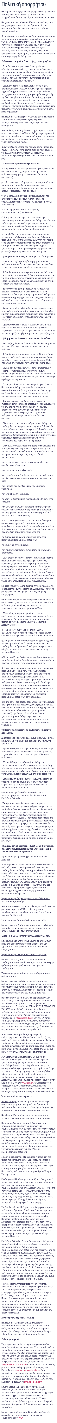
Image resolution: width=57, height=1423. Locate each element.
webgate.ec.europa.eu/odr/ (14, 1364)
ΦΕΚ (21, 1418)
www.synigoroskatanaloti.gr (27, 1370)
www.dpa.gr (27, 1083)
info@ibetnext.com (24, 1018)
